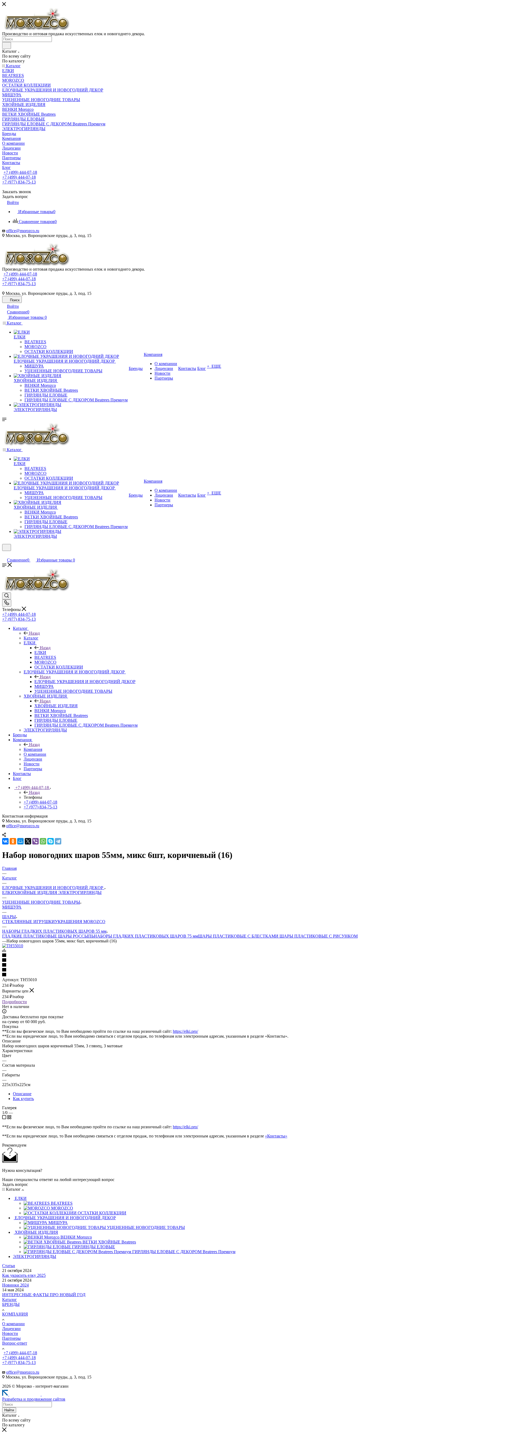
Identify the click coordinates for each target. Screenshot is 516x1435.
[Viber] (35, 841)
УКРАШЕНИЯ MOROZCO (80, 921)
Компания (33, 749)
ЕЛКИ (40, 652)
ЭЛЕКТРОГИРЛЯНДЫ (80, 892)
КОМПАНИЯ (15, 1314)
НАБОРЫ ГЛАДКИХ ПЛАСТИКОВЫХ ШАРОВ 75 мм (146, 936)
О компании (13, 1323)
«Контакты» (276, 1136)
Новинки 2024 (15, 1285)
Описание (22, 1093)
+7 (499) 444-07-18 (20, 172)
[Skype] (50, 841)
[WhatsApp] (43, 841)
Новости (10, 1333)
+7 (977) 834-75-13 (19, 182)
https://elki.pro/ (185, 1031)
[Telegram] (58, 841)
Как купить (23, 1098)
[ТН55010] (12, 945)
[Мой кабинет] (4, 554)
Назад (34, 633)
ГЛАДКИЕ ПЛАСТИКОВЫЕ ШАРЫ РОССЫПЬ (48, 936)
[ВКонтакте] (5, 841)
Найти (9, 1410)
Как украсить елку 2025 (24, 1275)
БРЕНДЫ (11, 1304)
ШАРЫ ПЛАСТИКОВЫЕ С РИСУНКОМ (319, 936)
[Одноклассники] (13, 841)
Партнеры (11, 1338)
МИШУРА (12, 907)
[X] (28, 841)
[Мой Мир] (20, 841)
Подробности (14, 1001)
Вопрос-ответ (14, 1343)
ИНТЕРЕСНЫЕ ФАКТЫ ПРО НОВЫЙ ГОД (43, 1294)
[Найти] (6, 45)
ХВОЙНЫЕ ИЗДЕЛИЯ (56, 706)
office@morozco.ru (22, 230)
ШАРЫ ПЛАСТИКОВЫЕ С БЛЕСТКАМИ (239, 936)
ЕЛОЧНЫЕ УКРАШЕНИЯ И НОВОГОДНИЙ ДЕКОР (84, 681)
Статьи (8, 1265)
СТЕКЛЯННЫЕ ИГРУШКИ (28, 921)
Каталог (31, 638)
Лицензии (11, 1328)
